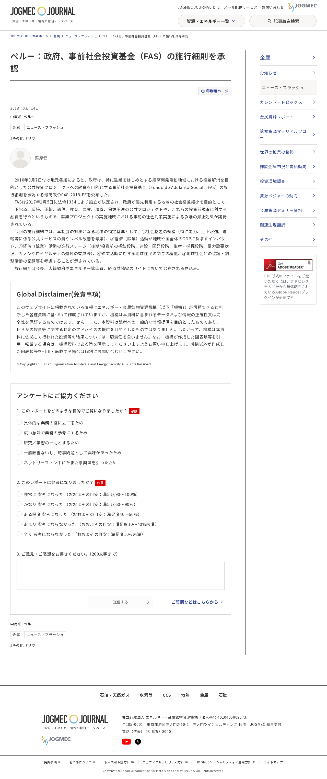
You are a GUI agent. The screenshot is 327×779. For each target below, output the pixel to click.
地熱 (185, 695)
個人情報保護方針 (119, 762)
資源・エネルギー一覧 (208, 21)
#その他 (17, 138)
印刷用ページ (217, 90)
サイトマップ (273, 762)
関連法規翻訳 (272, 225)
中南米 (15, 116)
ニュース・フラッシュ (81, 36)
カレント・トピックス (281, 102)
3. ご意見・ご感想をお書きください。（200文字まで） (68, 554)
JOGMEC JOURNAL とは (199, 7)
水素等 (146, 695)
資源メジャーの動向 (279, 196)
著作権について (82, 762)
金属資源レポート (277, 117)
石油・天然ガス (115, 695)
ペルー (29, 116)
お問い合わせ (273, 7)
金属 (57, 36)
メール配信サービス (241, 7)
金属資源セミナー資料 (281, 210)
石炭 (223, 695)
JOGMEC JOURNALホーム (29, 36)
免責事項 (52, 762)
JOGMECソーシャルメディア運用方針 (225, 762)
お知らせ (268, 73)
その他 (266, 239)
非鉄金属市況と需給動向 (283, 166)
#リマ (31, 138)
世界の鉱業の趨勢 (277, 152)
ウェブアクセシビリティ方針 (165, 762)
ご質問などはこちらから (194, 602)
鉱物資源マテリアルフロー (283, 134)
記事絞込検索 (286, 21)
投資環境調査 (272, 181)
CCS (167, 695)
